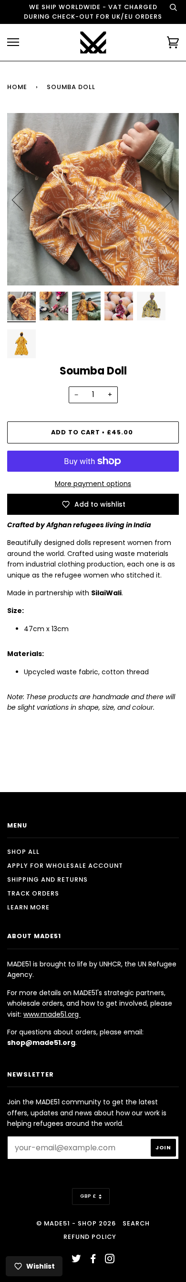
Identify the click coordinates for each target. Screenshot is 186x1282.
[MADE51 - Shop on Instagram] (110, 1260)
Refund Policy (89, 1236)
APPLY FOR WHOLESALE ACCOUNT (65, 865)
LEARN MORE (28, 907)
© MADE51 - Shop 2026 (76, 1223)
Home (17, 86)
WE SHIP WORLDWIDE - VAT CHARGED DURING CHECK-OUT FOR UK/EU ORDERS (93, 11)
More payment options (93, 483)
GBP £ (88, 1196)
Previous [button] (23, 199)
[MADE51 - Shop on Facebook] (93, 1260)
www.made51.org (52, 1014)
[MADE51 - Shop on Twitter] (77, 1260)
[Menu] (13, 42)
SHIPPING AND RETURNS (47, 879)
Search (136, 1223)
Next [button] (161, 199)
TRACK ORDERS (33, 893)
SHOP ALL (23, 851)
